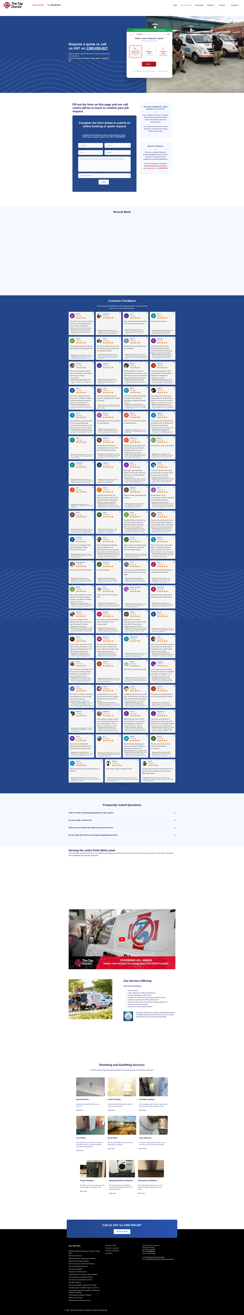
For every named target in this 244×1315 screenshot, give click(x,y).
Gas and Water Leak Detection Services (81, 1277)
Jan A (104, 537)
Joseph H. (106, 363)
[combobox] (104, 175)
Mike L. (105, 338)
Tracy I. (78, 686)
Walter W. (105, 637)
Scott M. (105, 661)
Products (210, 5)
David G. (132, 413)
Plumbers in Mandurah (112, 1250)
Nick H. (150, 761)
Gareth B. (78, 711)
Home (175, 5)
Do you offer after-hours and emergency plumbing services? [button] (93, 835)
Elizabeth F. (79, 463)
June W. (159, 512)
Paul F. (105, 512)
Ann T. (159, 488)
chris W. (132, 537)
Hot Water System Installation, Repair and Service (84, 1287)
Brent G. (132, 363)
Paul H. (78, 338)
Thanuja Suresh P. (135, 587)
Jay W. (105, 388)
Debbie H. (133, 488)
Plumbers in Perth (111, 1245)
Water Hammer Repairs (76, 1297)
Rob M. (132, 388)
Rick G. (78, 736)
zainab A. (78, 363)
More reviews (122, 784)
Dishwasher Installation (76, 1269)
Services (222, 5)
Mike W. (159, 463)
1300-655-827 (55, 5)
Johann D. (160, 363)
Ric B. (77, 512)
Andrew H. (106, 562)
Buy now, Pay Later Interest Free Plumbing (81, 1263)
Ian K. (77, 488)
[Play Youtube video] (122, 939)
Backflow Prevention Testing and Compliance (82, 1258)
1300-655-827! (160, 109)
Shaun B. (105, 463)
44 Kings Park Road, (148, 1247)
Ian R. (159, 637)
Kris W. (159, 612)
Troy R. (105, 488)
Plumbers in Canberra (112, 1248)
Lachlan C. (160, 661)
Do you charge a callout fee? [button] (80, 820)
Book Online (199, 5)
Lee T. (159, 562)
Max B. (78, 661)
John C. (78, 637)
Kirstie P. (114, 761)
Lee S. (132, 314)
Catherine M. (133, 637)
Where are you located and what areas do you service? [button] (91, 828)
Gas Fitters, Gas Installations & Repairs (80, 1279)
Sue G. (132, 463)
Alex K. (132, 512)
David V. (132, 612)
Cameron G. (106, 314)
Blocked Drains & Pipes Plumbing (79, 1261)
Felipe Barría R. (80, 562)
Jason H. (132, 686)
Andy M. (159, 388)
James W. (160, 686)
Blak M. (78, 587)
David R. (105, 686)
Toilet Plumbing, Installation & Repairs (80, 1295)
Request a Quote (186, 5)
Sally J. (78, 388)
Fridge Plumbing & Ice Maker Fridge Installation (83, 1274)
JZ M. (104, 587)
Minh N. (132, 661)
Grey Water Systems (75, 1282)
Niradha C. (106, 438)
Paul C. (132, 711)
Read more (79, 1110)
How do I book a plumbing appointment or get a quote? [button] (91, 813)
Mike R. (78, 314)
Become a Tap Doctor (75, 1255)
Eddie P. (132, 338)
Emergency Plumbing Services (78, 1271)
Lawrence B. (160, 711)
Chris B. (78, 761)
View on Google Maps (149, 1253)
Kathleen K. (106, 711)
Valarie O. (160, 537)
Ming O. (132, 736)
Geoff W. (105, 612)
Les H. (132, 562)
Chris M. (105, 413)
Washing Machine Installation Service (80, 1300)
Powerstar (160, 338)
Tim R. (78, 413)
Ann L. (159, 314)
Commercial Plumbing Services (78, 1266)
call (162, 168)
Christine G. (133, 438)
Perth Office (109, 1253)
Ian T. (104, 736)
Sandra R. (79, 537)
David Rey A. (161, 587)
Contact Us (234, 5)
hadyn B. (159, 413)
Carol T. (78, 438)
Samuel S (79, 612)
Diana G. (159, 736)
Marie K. (159, 438)
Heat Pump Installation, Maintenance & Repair (82, 1285)
